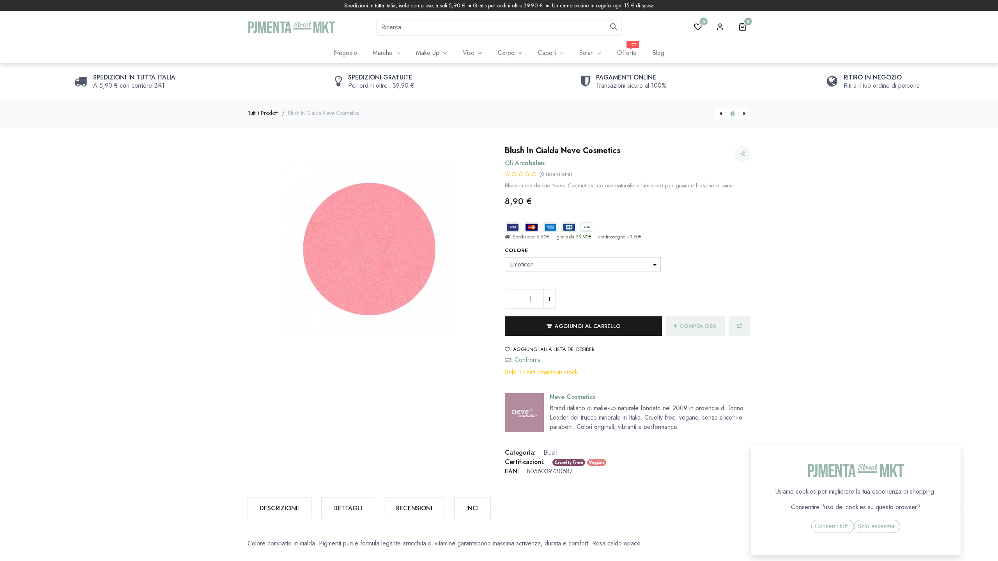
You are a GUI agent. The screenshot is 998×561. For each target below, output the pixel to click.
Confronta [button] (528, 359)
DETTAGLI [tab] (347, 508)
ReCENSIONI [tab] (414, 508)
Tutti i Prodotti (263, 113)
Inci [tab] (472, 508)
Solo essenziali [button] (877, 526)
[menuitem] (345, 53)
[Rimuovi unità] (511, 298)
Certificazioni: (525, 461)
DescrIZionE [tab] (279, 508)
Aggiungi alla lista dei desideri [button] (554, 349)
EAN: (512, 471)
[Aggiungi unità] (549, 298)
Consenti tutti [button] (833, 526)
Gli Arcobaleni (525, 163)
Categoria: (520, 452)
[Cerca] (613, 27)
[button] (583, 326)
